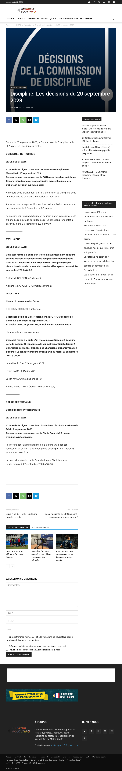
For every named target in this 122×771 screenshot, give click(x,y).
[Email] (29, 120)
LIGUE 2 (20, 19)
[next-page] (12, 566)
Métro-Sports (20, 757)
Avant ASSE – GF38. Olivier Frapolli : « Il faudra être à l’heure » (94, 175)
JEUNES (53, 19)
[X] (109, 2)
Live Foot (66, 757)
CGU (88, 757)
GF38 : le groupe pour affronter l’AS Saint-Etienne (15, 554)
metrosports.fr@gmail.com (64, 745)
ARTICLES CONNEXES (18, 527)
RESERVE (44, 19)
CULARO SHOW (86, 19)
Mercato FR (55, 757)
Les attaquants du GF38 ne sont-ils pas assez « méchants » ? (61, 515)
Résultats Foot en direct (38, 757)
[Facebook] (94, 2)
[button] (112, 18)
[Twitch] (104, 2)
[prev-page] (8, 566)
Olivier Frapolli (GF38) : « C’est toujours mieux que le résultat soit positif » (99, 248)
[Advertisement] (81, 10)
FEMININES (32, 19)
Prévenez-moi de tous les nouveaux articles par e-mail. (34, 650)
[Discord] (89, 2)
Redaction (18, 107)
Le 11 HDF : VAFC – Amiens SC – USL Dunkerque (26, 763)
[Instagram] (99, 2)
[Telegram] (36, 120)
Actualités (28, 25)
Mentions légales (99, 757)
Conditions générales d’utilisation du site (47, 760)
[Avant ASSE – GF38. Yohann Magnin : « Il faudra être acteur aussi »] (67, 541)
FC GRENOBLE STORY (67, 19)
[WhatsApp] (23, 120)
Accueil (10, 19)
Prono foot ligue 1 (74, 760)
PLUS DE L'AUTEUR (40, 527)
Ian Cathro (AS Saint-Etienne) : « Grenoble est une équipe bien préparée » (96, 150)
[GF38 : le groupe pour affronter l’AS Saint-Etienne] (17, 541)
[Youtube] (114, 2)
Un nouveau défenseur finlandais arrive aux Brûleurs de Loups (99, 216)
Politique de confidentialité (17, 760)
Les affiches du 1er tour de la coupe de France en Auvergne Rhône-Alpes (99, 279)
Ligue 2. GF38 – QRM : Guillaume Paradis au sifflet (21, 515)
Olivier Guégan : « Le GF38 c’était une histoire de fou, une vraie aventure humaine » (96, 128)
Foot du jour (78, 757)
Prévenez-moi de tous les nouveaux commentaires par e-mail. (38, 646)
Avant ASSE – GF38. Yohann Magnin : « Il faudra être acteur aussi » (96, 162)
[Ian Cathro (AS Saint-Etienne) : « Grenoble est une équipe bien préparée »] (42, 541)
